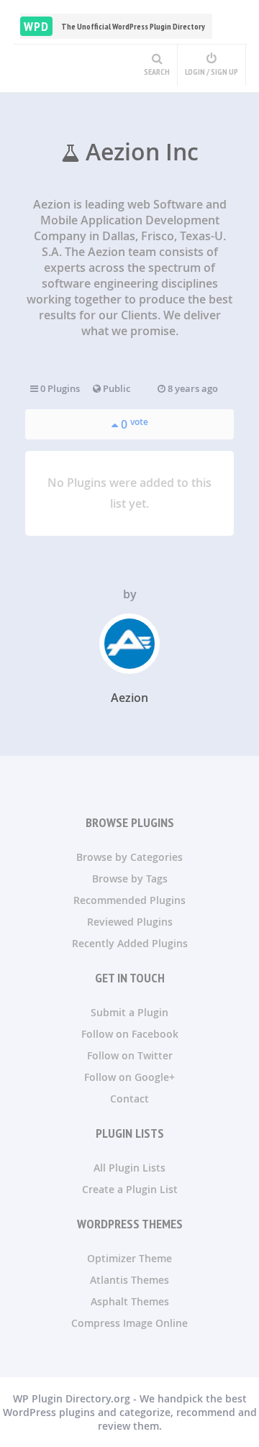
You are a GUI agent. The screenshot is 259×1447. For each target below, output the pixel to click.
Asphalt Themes (130, 1301)
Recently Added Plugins (130, 943)
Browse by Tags (130, 878)
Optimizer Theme (129, 1258)
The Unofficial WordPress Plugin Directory (114, 26)
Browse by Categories (129, 857)
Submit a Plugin (129, 1012)
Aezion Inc (139, 152)
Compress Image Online (129, 1323)
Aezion (129, 698)
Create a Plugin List (130, 1189)
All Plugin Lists (129, 1167)
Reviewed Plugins (130, 921)
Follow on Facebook (129, 1034)
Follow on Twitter (130, 1055)
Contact (129, 1098)
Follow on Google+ (129, 1077)
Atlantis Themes (129, 1280)
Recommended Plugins (129, 900)
